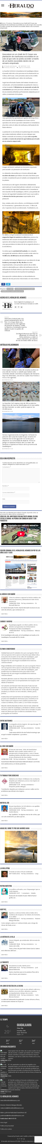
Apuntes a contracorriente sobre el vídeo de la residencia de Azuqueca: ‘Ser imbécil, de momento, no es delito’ (24, 914)
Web (3, 499)
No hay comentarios (27, 603)
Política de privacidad (7, 1126)
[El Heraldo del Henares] (21, 5)
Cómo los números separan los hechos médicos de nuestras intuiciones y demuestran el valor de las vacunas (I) (25, 599)
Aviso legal (3, 1122)
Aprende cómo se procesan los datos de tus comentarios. (19, 513)
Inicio (3, 23)
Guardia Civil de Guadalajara (25, 289)
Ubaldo (33, 893)
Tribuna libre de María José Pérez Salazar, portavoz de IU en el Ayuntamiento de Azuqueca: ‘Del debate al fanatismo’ (20, 680)
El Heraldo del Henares (10, 66)
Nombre (5, 486)
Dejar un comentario (24, 67)
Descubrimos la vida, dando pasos (19, 965)
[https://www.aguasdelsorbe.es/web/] (21, 15)
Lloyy (36, 873)
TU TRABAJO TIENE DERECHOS (9, 776)
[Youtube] (24, 1139)
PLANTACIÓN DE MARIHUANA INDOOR (12, 291)
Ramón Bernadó (32, 759)
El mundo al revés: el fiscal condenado (21, 872)
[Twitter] (22, 1139)
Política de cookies (6, 1129)
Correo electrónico (8, 492)
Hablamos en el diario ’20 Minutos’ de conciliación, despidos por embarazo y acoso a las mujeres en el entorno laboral (24, 781)
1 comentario (25, 893)
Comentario (6, 467)
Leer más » (4, 614)
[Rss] (18, 1139)
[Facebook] (19, 1139)
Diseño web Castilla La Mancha (24, 1136)
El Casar (10, 289)
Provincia (9, 23)
